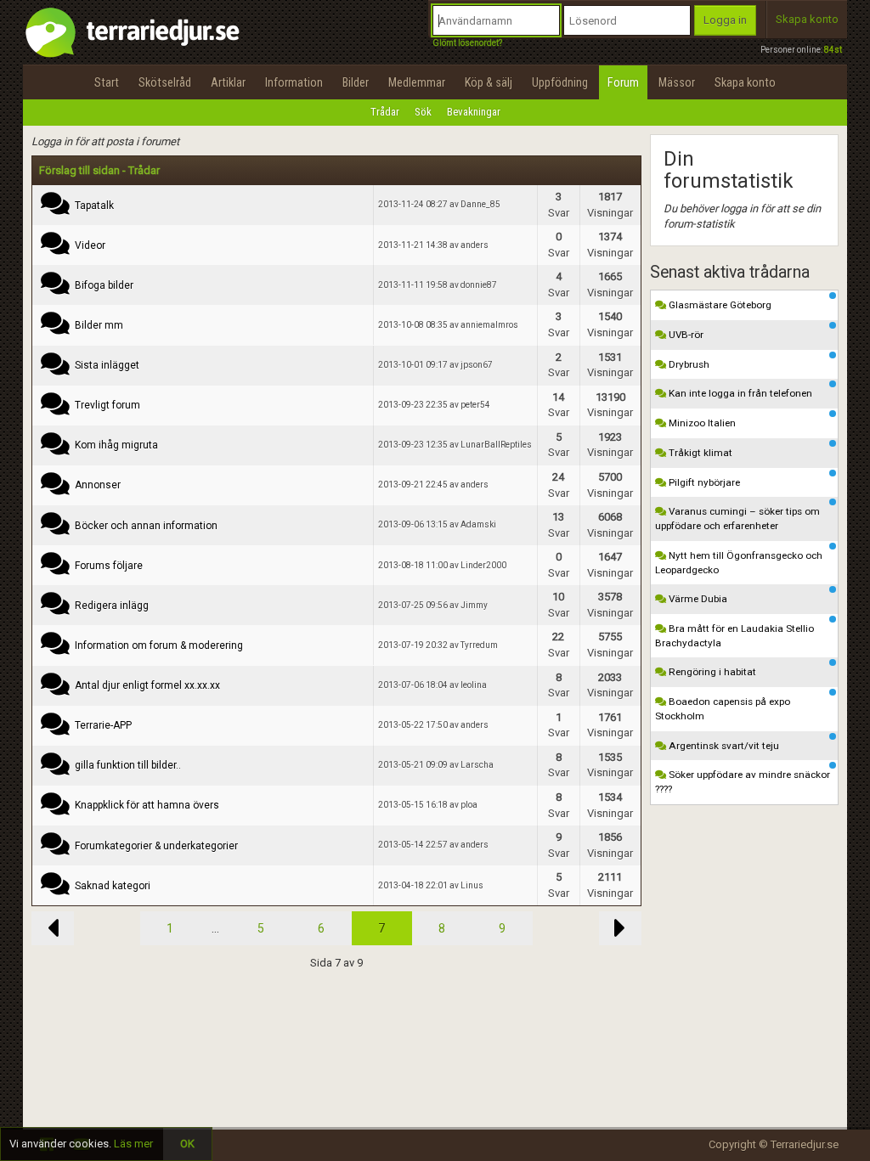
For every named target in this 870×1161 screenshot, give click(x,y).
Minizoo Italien (701, 423)
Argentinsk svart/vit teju (722, 746)
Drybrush (687, 364)
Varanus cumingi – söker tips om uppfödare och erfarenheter (737, 518)
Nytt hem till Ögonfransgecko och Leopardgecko (738, 563)
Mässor (676, 82)
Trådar (384, 111)
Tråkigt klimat (699, 453)
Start (106, 82)
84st (833, 49)
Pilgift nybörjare (703, 482)
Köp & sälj (488, 82)
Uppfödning (560, 82)
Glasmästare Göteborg (718, 305)
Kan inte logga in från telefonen (739, 393)
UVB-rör (684, 335)
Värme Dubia (696, 599)
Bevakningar (473, 111)
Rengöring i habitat (711, 672)
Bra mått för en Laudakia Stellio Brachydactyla (734, 636)
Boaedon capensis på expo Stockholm (722, 709)
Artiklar (228, 82)
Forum (623, 82)
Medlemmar (416, 82)
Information (294, 82)
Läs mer (133, 1143)
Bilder (355, 82)
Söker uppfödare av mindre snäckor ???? (742, 782)
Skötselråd (164, 82)
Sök (423, 111)
